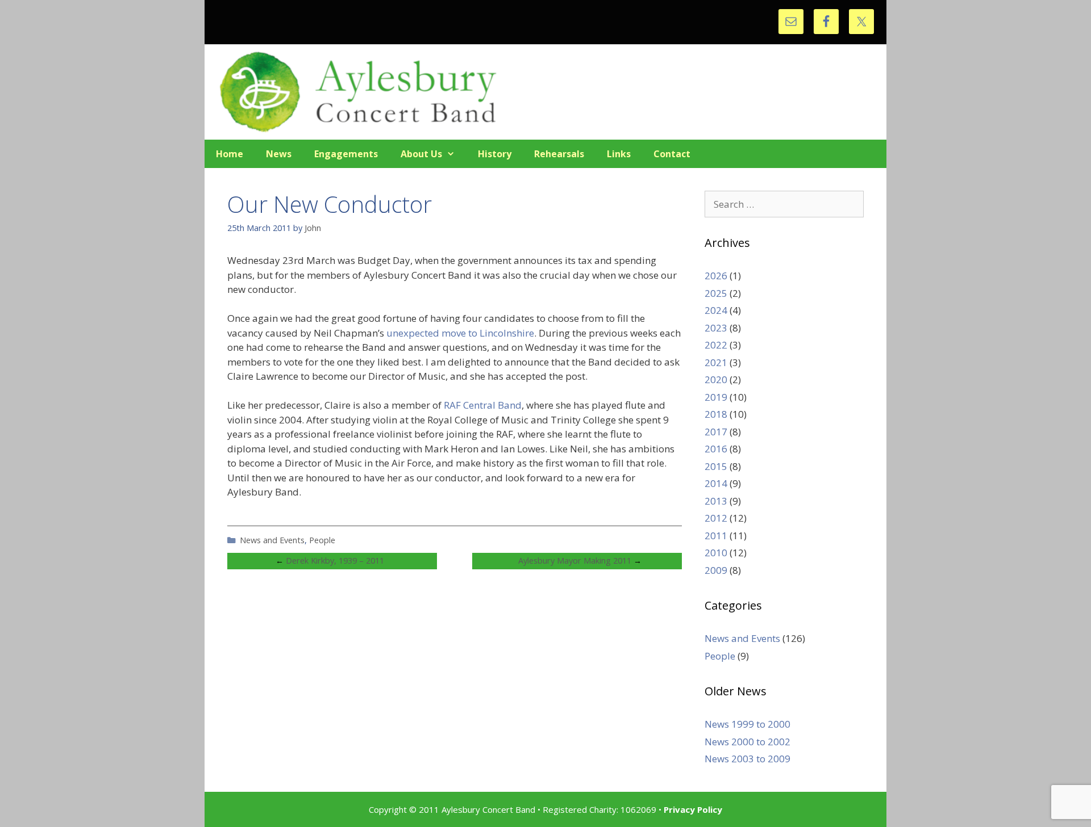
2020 (716, 379)
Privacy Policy (693, 809)
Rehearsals (559, 154)
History (494, 154)
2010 (716, 552)
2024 (716, 310)
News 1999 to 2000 (747, 724)
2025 (716, 293)
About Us (421, 154)
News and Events (272, 540)
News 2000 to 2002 (747, 741)
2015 (716, 466)
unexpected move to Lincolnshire (460, 332)
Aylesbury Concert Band (545, 92)
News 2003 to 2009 (747, 758)
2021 (716, 362)
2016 (716, 448)
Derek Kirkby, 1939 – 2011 (335, 560)
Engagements (346, 154)
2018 (716, 414)
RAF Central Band (483, 405)
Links (619, 154)
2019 (716, 397)
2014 (716, 483)
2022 (716, 344)
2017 (716, 431)
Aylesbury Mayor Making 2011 (574, 560)
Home (229, 154)
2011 (716, 535)
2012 (716, 517)
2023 (716, 327)
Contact (671, 154)
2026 (716, 275)
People (322, 540)
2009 (716, 570)
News (279, 154)
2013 (716, 500)
